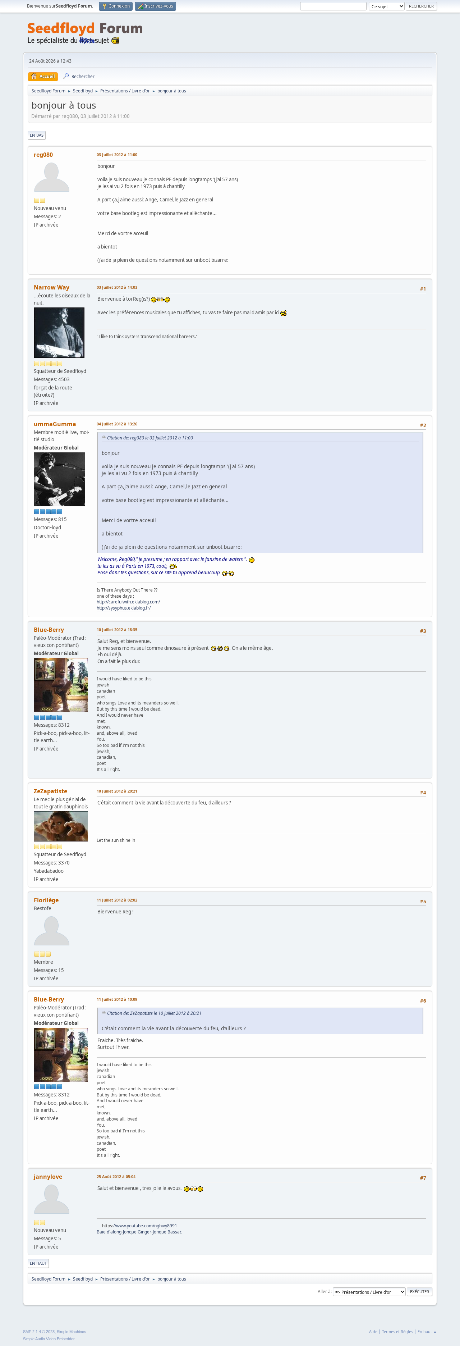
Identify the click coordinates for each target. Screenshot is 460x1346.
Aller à (324, 1291)
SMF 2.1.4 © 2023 (39, 1331)
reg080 (43, 155)
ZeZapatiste (50, 791)
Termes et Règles (397, 1331)
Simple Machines (71, 1331)
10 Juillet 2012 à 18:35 (117, 629)
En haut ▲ (427, 1331)
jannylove (48, 1177)
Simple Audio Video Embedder (49, 1339)
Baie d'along (109, 1232)
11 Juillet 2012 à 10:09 (117, 999)
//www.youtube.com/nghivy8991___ (148, 1226)
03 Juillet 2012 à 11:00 (117, 154)
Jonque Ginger (137, 1232)
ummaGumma (55, 424)
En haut (38, 1263)
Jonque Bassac (167, 1232)
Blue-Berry (49, 630)
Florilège (46, 900)
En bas (36, 135)
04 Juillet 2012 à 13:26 (117, 423)
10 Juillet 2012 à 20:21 (117, 791)
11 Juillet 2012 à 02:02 (117, 900)
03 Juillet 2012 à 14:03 (117, 287)
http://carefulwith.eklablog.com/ (128, 602)
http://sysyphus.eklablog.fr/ (124, 608)
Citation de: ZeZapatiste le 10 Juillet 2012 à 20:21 (154, 1013)
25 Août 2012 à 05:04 (116, 1176)
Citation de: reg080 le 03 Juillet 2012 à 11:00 (150, 438)
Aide (373, 1331)
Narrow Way (51, 287)
